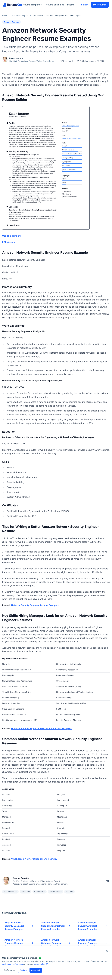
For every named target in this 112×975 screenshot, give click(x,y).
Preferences (9, 970)
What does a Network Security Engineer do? (34, 858)
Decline (23, 970)
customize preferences (12, 964)
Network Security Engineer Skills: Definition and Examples (41, 728)
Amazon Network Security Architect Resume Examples (87, 925)
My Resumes (100, 4)
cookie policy (39, 964)
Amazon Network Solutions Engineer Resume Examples (51, 943)
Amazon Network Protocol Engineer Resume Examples (87, 943)
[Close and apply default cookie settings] (107, 951)
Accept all (35, 970)
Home (4, 15)
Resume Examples (54, 4)
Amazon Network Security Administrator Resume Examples (53, 925)
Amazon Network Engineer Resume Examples (14, 943)
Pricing (70, 4)
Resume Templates (32, 4)
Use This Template (11, 235)
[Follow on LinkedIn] (107, 880)
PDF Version (8, 242)
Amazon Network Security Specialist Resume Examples (14, 925)
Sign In (84, 4)
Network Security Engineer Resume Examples (35, 605)
